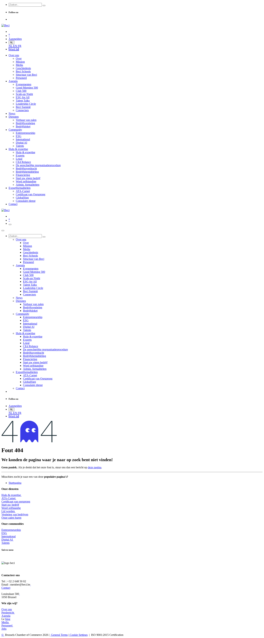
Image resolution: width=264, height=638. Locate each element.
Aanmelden (15, 38)
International (8, 536)
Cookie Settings (78, 634)
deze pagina (94, 467)
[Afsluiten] (2, 230)
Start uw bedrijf (10, 504)
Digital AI (7, 539)
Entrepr (11, 529)
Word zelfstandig (11, 508)
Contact (5, 587)
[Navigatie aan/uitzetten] (10, 224)
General (59, 634)
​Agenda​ (5, 615)
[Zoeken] (44, 5)
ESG (4, 533)
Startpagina (15, 482)
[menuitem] (11, 45)
